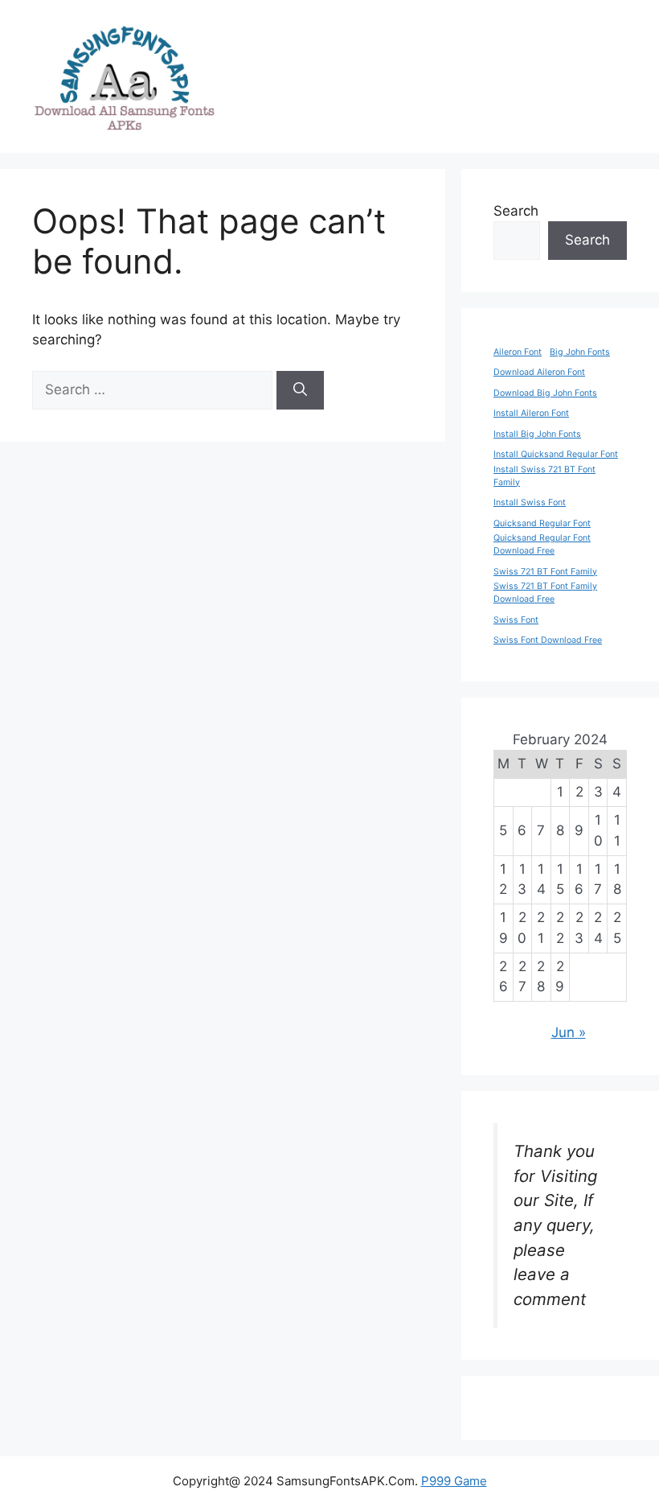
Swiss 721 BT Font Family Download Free (545, 592)
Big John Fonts (580, 352)
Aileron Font (517, 352)
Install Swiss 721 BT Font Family (544, 476)
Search (515, 211)
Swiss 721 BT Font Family (545, 571)
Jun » (568, 1032)
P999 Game (454, 1480)
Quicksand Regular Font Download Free (542, 544)
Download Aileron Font (539, 372)
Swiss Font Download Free (547, 640)
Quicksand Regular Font (542, 523)
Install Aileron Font (531, 413)
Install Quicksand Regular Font (555, 454)
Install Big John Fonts (537, 434)
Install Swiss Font (529, 502)
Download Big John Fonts (545, 393)
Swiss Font (515, 620)
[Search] (300, 390)
